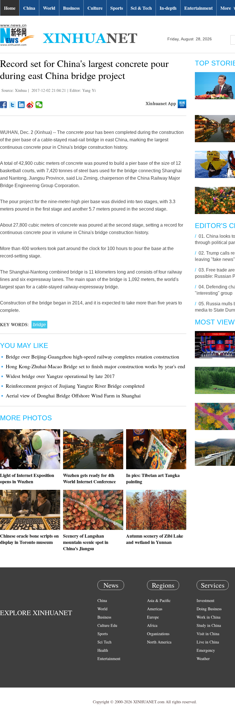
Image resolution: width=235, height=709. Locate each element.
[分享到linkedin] (21, 104)
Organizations (158, 633)
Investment (205, 600)
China (29, 8)
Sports (116, 8)
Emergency (206, 650)
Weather (203, 658)
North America (159, 642)
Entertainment (198, 8)
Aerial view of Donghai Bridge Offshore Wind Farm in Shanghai (73, 395)
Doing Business (209, 608)
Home (9, 8)
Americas (154, 608)
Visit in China (208, 633)
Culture (95, 8)
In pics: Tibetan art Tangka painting (153, 478)
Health (102, 650)
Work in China (208, 617)
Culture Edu (107, 625)
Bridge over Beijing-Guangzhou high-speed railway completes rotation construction (92, 356)
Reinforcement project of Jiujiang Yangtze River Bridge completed (75, 385)
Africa (152, 625)
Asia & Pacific (159, 600)
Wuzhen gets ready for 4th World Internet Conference (89, 478)
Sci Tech (104, 642)
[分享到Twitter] (12, 104)
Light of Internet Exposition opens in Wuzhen (27, 478)
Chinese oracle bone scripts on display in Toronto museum (29, 538)
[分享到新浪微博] (30, 104)
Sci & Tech (141, 8)
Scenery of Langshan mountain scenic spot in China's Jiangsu (85, 542)
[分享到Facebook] (3, 104)
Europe (153, 617)
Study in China (209, 625)
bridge (39, 324)
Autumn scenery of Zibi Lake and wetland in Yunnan (154, 538)
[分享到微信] (39, 104)
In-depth (168, 8)
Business (71, 8)
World (49, 8)
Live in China (208, 642)
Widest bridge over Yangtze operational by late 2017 (60, 376)
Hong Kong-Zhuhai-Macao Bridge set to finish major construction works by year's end (95, 366)
